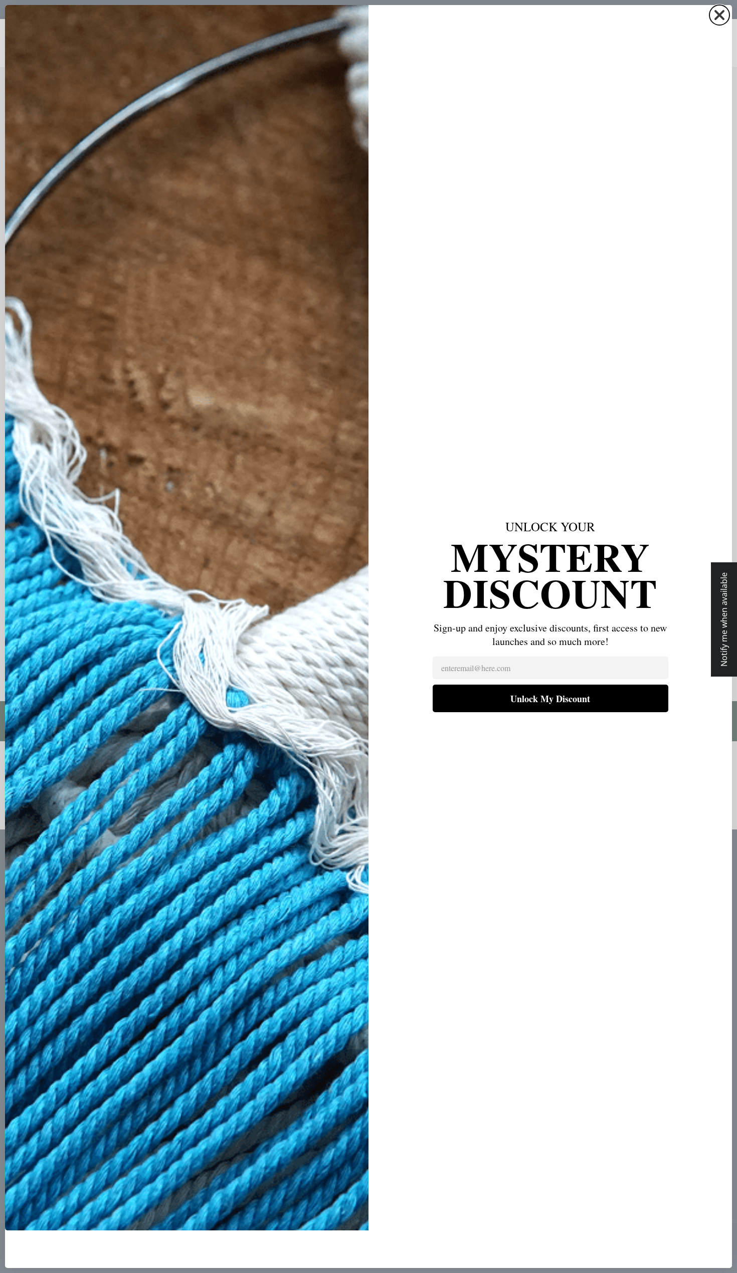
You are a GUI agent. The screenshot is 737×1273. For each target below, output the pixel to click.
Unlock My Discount (550, 698)
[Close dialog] (719, 15)
